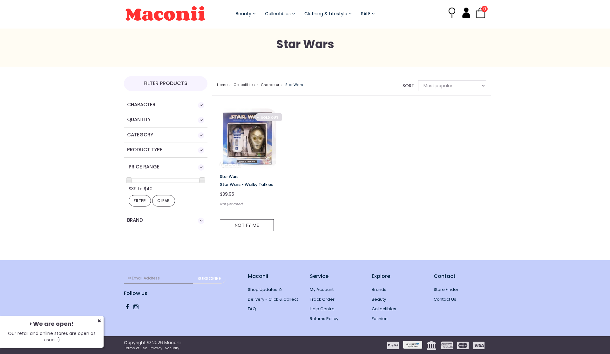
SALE (366, 13)
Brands (379, 289)
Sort (408, 85)
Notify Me (247, 225)
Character (270, 84)
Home (222, 84)
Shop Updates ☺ (265, 289)
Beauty (244, 13)
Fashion (380, 319)
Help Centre (322, 309)
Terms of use (135, 348)
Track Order (322, 299)
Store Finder (446, 289)
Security (172, 348)
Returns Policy (324, 319)
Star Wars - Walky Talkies (246, 184)
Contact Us (445, 299)
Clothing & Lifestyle (326, 13)
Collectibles (278, 13)
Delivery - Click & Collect (273, 299)
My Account (322, 289)
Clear (163, 200)
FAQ (252, 309)
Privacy (156, 348)
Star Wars (294, 84)
